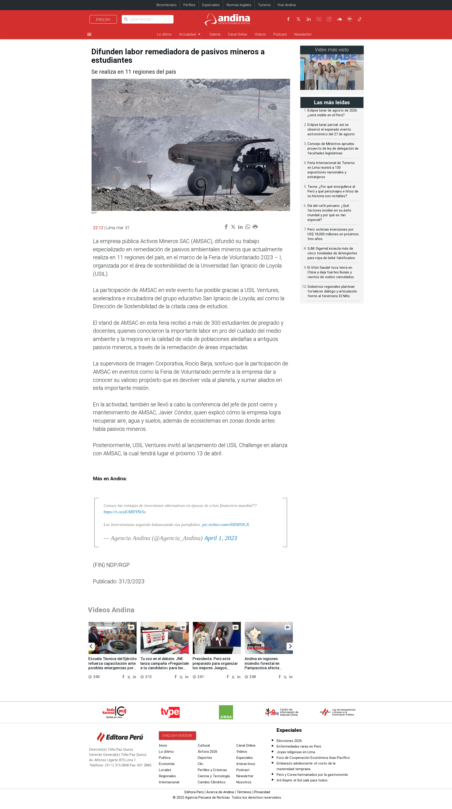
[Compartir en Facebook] (124, 676)
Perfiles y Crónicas (212, 770)
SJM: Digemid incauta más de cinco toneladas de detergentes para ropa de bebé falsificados (332, 253)
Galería (215, 34)
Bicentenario (167, 5)
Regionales (167, 776)
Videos (260, 34)
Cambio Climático (212, 782)
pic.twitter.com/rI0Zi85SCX (225, 524)
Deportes (205, 758)
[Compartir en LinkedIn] (134, 676)
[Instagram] (329, 19)
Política (164, 758)
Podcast (280, 34)
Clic (200, 764)
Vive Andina (287, 5)
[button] (91, 646)
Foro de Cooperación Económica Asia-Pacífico (313, 758)
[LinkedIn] (308, 19)
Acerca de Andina (220, 792)
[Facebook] (288, 19)
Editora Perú (194, 792)
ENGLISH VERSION (177, 735)
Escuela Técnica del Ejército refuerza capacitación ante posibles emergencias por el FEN (112, 666)
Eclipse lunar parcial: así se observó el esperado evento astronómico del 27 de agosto (331, 129)
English (103, 19)
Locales (165, 770)
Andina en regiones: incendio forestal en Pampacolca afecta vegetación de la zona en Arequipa (266, 668)
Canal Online (237, 34)
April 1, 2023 (220, 538)
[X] (298, 19)
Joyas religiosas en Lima (296, 752)
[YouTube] (319, 19)
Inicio (163, 745)
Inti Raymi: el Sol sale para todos (302, 780)
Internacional (169, 782)
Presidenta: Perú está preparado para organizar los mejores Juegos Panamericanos (215, 666)
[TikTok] (359, 19)
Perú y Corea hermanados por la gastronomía (312, 775)
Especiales (211, 5)
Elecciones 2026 (289, 741)
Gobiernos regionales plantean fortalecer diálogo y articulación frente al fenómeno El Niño (332, 291)
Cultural (204, 745)
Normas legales (238, 5)
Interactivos (245, 764)
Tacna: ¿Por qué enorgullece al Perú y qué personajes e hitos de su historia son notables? (332, 191)
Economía (166, 764)
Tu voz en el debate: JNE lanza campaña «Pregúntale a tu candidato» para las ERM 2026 (164, 666)
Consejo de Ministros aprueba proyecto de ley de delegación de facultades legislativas (333, 148)
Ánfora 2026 (207, 751)
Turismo (264, 5)
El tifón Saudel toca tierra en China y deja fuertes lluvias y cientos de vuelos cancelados (330, 272)
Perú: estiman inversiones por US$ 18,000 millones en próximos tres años (333, 234)
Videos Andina (111, 610)
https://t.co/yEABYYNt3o (125, 511)
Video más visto (332, 49)
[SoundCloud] (339, 19)
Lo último (164, 34)
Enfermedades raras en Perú (299, 746)
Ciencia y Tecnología (214, 776)
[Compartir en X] (129, 676)
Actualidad (190, 34)
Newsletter (303, 34)
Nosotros (243, 782)
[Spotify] (349, 19)
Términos (244, 792)
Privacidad (262, 792)
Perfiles (189, 5)
